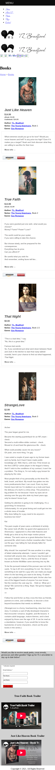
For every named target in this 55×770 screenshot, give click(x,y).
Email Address (8, 670)
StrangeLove (14, 405)
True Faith (12, 199)
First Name (6, 675)
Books (7, 16)
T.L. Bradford (18, 123)
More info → (10, 150)
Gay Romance (17, 128)
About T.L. (9, 12)
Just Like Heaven (18, 110)
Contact (8, 22)
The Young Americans (21, 126)
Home (7, 9)
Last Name (6, 680)
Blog (7, 19)
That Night (12, 316)
